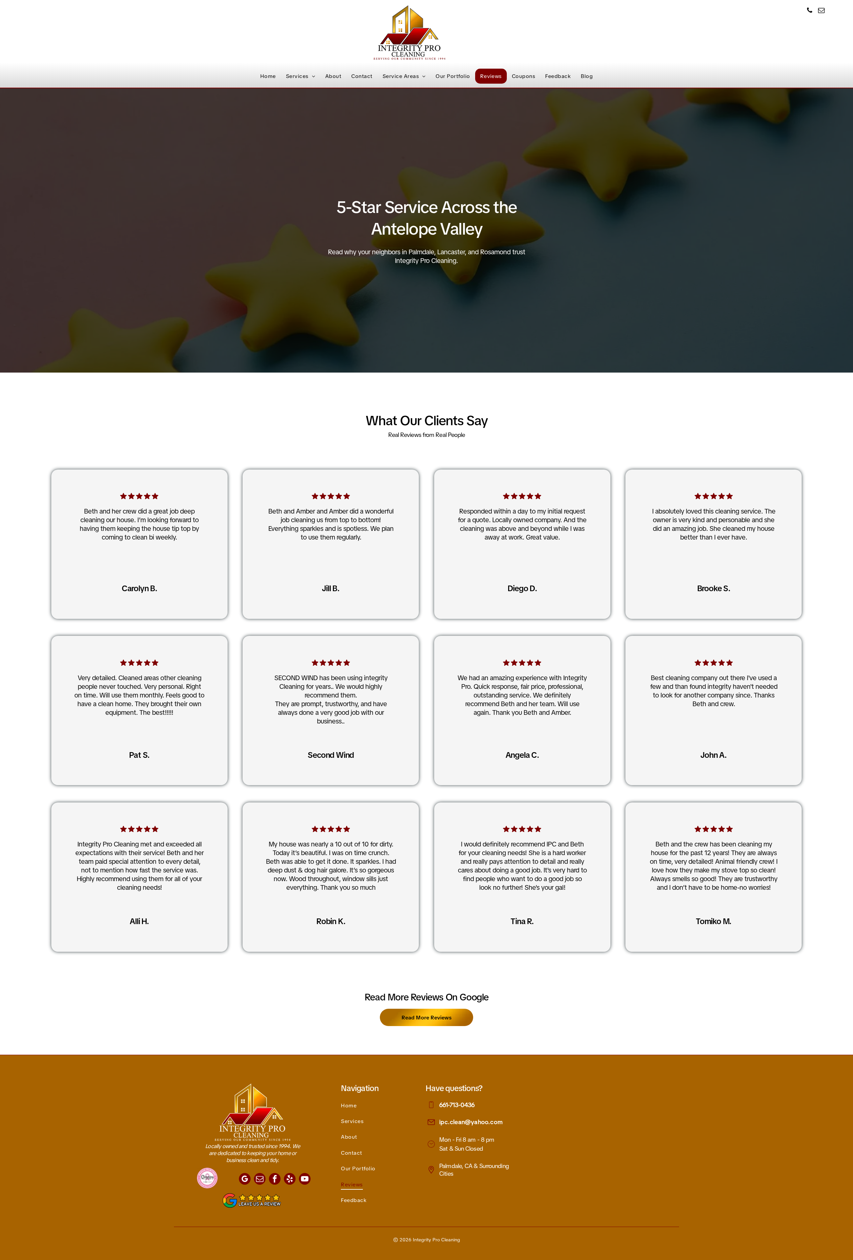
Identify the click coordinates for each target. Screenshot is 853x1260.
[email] (821, 11)
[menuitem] (268, 76)
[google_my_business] (245, 1179)
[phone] (810, 11)
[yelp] (290, 1179)
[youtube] (305, 1179)
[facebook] (275, 1179)
